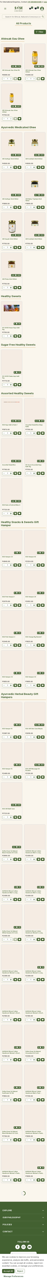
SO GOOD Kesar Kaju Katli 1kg (11, 328)
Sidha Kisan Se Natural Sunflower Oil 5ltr (9, 1092)
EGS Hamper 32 (7, 677)
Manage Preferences (13, 1276)
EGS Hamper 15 (7, 769)
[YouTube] (29, 1247)
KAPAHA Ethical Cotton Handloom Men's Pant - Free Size (33, 1092)
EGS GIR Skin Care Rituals (34, 728)
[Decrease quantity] (4, 78)
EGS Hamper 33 (30, 677)
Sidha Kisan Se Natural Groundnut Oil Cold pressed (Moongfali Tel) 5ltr (33, 1052)
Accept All (8, 1271)
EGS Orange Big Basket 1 (33, 637)
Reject (20, 1271)
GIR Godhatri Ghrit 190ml (33, 239)
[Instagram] (23, 1247)
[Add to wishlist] (19, 78)
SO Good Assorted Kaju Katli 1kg (33, 465)
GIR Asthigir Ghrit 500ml (10, 159)
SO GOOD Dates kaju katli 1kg (10, 377)
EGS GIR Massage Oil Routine (32, 769)
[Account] (42, 9)
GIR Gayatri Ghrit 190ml (10, 239)
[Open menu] (5, 8)
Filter (41, 32)
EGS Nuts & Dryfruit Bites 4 (11, 505)
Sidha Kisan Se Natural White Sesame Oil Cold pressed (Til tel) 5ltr (9, 932)
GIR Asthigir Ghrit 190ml (10, 199)
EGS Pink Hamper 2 (8, 637)
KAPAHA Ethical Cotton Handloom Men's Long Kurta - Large (10, 892)
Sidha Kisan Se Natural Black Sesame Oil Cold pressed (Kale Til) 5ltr (9, 852)
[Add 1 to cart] (15, 78)
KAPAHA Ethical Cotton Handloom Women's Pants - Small (34, 1172)
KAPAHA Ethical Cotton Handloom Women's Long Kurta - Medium (34, 972)
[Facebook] (17, 1247)
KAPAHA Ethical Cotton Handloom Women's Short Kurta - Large (11, 1052)
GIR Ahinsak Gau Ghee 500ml (33, 71)
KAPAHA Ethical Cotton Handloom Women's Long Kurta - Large (10, 972)
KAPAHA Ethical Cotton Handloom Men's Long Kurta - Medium (33, 892)
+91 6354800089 (34, 2)
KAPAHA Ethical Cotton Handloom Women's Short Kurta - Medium (11, 1012)
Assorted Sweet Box (9, 465)
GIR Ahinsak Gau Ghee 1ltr (11, 70)
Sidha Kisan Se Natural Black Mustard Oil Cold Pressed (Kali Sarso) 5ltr (10, 1132)
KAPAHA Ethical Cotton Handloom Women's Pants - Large (11, 1172)
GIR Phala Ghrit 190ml (9, 279)
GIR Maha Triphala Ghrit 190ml (33, 199)
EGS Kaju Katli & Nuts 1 (9, 425)
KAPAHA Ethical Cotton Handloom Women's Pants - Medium (34, 1132)
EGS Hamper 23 (7, 557)
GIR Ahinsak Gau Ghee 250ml (9, 111)
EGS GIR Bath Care (8, 809)
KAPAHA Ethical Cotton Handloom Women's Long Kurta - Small (34, 932)
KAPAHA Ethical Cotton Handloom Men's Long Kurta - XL (33, 852)
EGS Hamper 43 (30, 557)
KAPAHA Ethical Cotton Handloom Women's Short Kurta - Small (34, 1012)
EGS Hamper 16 (7, 728)
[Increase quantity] (11, 78)
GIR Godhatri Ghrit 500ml (33, 159)
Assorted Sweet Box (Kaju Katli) (34, 425)
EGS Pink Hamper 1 (8, 597)
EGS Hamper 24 (30, 597)
